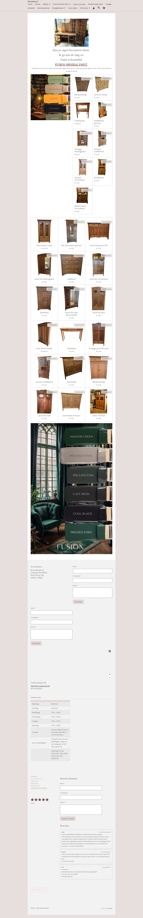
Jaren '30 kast (98, 416)
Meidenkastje (80, 95)
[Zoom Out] (109, 677)
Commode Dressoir (71, 416)
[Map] (71, 664)
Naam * (75, 566)
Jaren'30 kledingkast (44, 279)
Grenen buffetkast (99, 150)
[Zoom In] (109, 674)
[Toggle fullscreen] (109, 651)
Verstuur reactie (68, 819)
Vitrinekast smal (44, 245)
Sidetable (71, 348)
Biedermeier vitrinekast (80, 207)
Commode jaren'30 (99, 245)
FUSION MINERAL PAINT (71, 64)
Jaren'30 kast (98, 312)
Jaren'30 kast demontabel (71, 313)
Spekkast (44, 312)
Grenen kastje (100, 95)
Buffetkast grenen (99, 122)
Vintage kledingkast (80, 150)
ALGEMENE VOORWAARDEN (39, 788)
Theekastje (79, 121)
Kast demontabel (44, 348)
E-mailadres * (77, 576)
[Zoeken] (98, 7)
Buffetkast (99, 178)
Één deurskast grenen (71, 245)
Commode (71, 382)
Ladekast (71, 279)
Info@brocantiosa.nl (40, 686)
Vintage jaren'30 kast (99, 348)
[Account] (93, 8)
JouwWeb (109, 908)
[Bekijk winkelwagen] (103, 8)
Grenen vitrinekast (79, 179)
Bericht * (75, 585)
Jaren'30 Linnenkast (98, 279)
